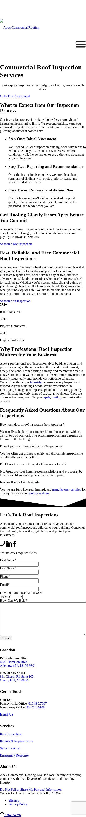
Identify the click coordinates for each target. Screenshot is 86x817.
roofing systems (38, 493)
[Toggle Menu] (81, 44)
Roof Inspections (11, 734)
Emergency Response (14, 755)
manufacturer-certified (66, 489)
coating (56, 397)
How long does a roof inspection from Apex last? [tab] (32, 424)
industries (36, 382)
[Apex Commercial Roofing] (19, 27)
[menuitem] (22, 4)
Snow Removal (10, 748)
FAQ (51, 12)
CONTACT (66, 12)
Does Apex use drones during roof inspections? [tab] (31, 446)
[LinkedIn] (9, 546)
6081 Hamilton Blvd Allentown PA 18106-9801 (18, 663)
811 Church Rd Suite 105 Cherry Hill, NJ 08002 (17, 678)
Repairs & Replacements (16, 741)
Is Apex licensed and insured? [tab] (19, 482)
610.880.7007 (37, 703)
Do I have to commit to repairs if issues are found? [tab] (33, 464)
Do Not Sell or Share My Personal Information (31, 789)
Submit (6, 638)
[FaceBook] (14, 546)
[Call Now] (2, 546)
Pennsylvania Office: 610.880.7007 (23, 12)
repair (46, 397)
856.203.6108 (35, 707)
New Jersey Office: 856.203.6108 (22, 4)
